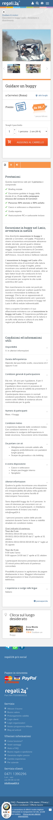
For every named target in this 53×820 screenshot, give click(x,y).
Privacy (44, 802)
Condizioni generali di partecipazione (22, 374)
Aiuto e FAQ (13, 748)
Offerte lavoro (36, 805)
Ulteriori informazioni (15, 481)
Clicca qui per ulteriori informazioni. (29, 815)
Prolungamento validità (18, 716)
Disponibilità (11, 346)
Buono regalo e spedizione (19, 752)
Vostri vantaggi (14, 744)
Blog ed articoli (14, 730)
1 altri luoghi (42, 95)
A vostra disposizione (15, 463)
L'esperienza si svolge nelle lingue (21, 588)
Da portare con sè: (14, 443)
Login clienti (12, 719)
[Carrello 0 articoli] (42, 3)
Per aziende (13, 762)
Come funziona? (15, 741)
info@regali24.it (11, 783)
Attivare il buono (14, 708)
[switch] (6, 815)
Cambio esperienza (16, 759)
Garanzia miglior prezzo (18, 755)
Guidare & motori (10, 15)
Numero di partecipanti (16, 410)
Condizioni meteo (13, 423)
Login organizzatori (16, 723)
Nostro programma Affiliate (19, 726)
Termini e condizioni (19, 805)
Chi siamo (34, 802)
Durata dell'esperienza (15, 359)
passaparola (42, 601)
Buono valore (13, 712)
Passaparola (22, 802)
